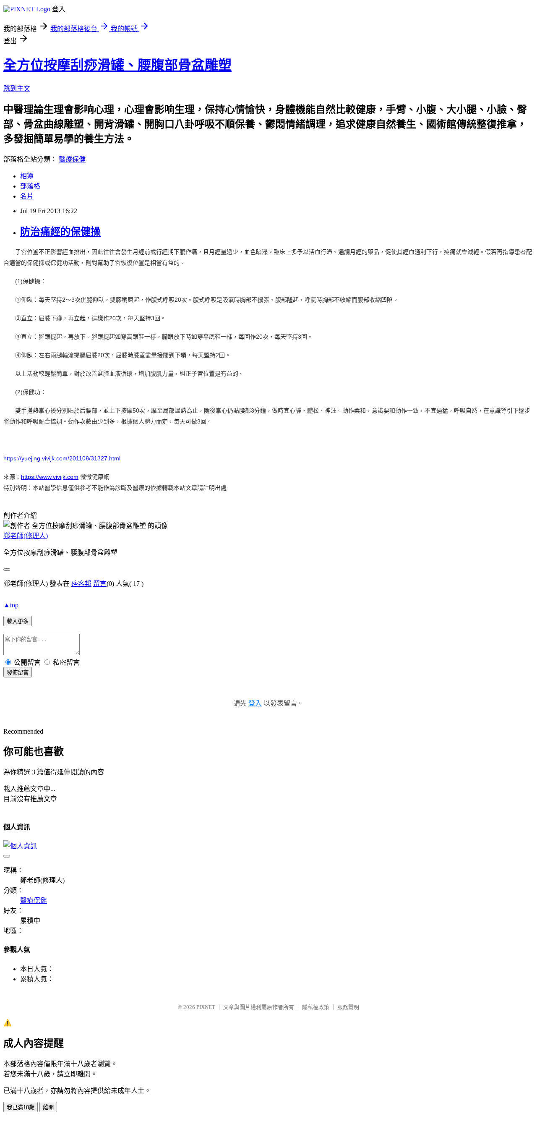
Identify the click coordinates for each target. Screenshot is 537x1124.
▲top (10, 605)
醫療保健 (72, 159)
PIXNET (205, 1007)
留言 (100, 583)
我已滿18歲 (20, 1107)
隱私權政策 (315, 1007)
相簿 (27, 176)
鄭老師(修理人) (25, 535)
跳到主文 (16, 88)
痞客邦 (81, 583)
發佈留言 (18, 672)
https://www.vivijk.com (49, 476)
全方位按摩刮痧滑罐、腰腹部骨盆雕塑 (117, 65)
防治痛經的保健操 (60, 231)
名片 (27, 196)
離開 (48, 1107)
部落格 (30, 186)
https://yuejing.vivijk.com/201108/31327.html (61, 458)
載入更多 (18, 621)
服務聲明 (348, 1007)
